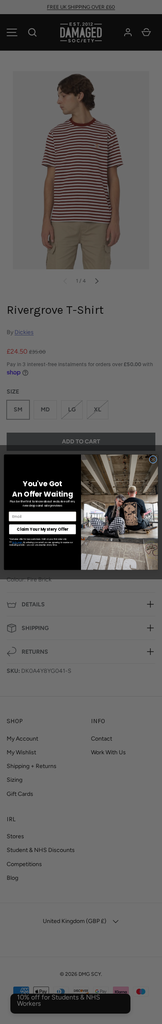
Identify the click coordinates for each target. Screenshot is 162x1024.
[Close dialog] (153, 459)
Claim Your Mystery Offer (42, 529)
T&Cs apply (17, 542)
